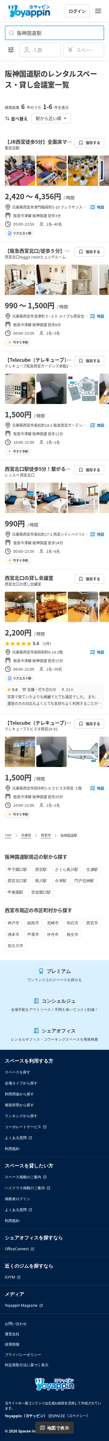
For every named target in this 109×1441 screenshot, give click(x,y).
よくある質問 (16, 1137)
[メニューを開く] (98, 11)
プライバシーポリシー (23, 1354)
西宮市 (46, 835)
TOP (8, 835)
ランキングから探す (21, 1115)
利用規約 (12, 1148)
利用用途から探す (19, 1094)
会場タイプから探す (21, 1083)
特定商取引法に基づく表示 (26, 1364)
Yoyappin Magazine (21, 1305)
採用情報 (12, 1344)
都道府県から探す (19, 1104)
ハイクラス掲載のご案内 (25, 1187)
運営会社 (12, 1334)
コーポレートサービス (23, 1126)
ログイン (77, 11)
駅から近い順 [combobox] (48, 118)
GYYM (10, 1277)
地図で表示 (58, 1428)
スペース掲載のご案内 (23, 1176)
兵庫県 (26, 835)
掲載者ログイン (17, 1198)
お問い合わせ (16, 1323)
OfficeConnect (17, 1248)
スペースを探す (17, 1072)
